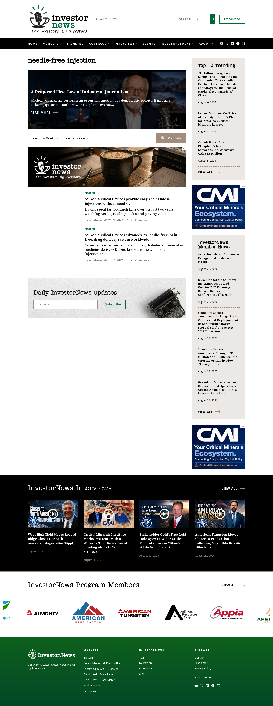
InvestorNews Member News (214, 244)
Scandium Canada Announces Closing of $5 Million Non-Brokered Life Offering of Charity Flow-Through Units (217, 357)
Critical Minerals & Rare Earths (102, 663)
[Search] (212, 19)
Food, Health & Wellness (98, 674)
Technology (91, 691)
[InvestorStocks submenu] (193, 43)
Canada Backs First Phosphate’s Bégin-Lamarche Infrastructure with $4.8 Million (216, 148)
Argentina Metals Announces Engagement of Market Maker (219, 258)
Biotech (90, 193)
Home (33, 43)
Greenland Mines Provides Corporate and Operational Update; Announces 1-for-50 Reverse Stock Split (217, 388)
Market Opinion (93, 685)
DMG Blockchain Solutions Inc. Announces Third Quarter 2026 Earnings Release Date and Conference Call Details (217, 287)
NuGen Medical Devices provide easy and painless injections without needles (127, 201)
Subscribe (232, 19)
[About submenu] (212, 43)
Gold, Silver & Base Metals (100, 680)
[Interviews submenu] (137, 43)
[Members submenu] (60, 43)
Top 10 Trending (216, 65)
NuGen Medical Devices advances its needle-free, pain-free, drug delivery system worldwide (131, 237)
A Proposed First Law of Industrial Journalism (80, 92)
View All (205, 172)
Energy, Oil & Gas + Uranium (101, 668)
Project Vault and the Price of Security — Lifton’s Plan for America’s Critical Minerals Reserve (217, 119)
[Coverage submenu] (108, 43)
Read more (41, 112)
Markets (173, 138)
